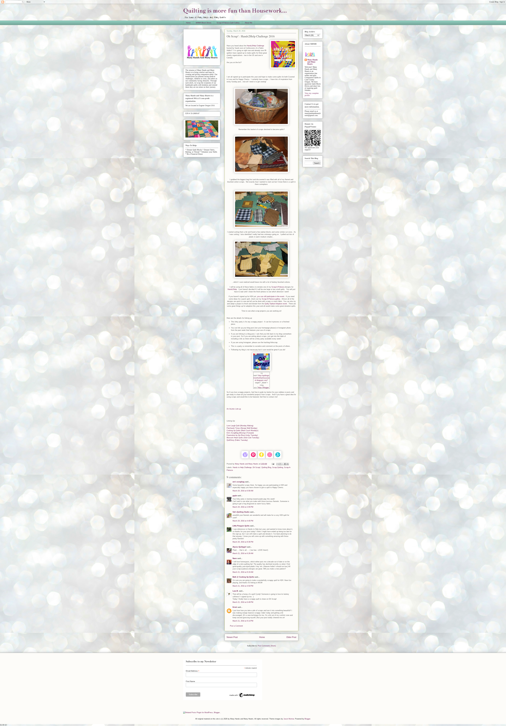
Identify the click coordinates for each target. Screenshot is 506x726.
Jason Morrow (288, 719)
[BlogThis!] (280, 464)
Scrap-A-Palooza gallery (271, 299)
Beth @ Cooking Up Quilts (243, 577)
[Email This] (277, 464)
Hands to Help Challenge (242, 467)
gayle (235, 496)
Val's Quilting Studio (241, 512)
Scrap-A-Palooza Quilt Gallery (228, 23)
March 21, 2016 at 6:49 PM (243, 602)
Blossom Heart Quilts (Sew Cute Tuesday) (243, 438)
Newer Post (232, 637)
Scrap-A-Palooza (277, 287)
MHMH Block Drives (203, 23)
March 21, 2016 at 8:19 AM (243, 572)
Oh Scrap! (256, 467)
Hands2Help (232, 289)
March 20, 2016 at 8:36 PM (243, 542)
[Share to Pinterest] (287, 464)
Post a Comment (236, 626)
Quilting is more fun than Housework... (235, 10)
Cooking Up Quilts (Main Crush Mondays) (242, 430)
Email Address (192, 671)
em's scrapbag (238, 482)
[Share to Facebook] (285, 464)
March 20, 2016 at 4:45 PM (243, 521)
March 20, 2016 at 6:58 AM (243, 491)
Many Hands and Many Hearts (312, 62)
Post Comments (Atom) (267, 646)
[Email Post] (273, 464)
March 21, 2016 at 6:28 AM (243, 553)
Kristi (235, 607)
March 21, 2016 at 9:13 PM (243, 621)
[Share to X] (282, 464)
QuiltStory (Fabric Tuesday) (237, 440)
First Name (190, 681)
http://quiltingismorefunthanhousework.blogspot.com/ (261, 378)
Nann (235, 558)
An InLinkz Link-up (234, 409)
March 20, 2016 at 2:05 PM (243, 507)
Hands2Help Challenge (255, 46)
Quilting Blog (266, 467)
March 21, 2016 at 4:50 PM (243, 586)
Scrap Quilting (277, 467)
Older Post (291, 637)
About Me (248, 23)
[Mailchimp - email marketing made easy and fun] (242, 697)
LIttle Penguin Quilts (241, 526)
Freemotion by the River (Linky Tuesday (242, 435)
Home (188, 23)
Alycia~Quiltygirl (239, 547)
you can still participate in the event (270, 296)
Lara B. (235, 591)
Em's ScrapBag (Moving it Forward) (240, 433)
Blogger (307, 719)
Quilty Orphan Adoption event (276, 304)
